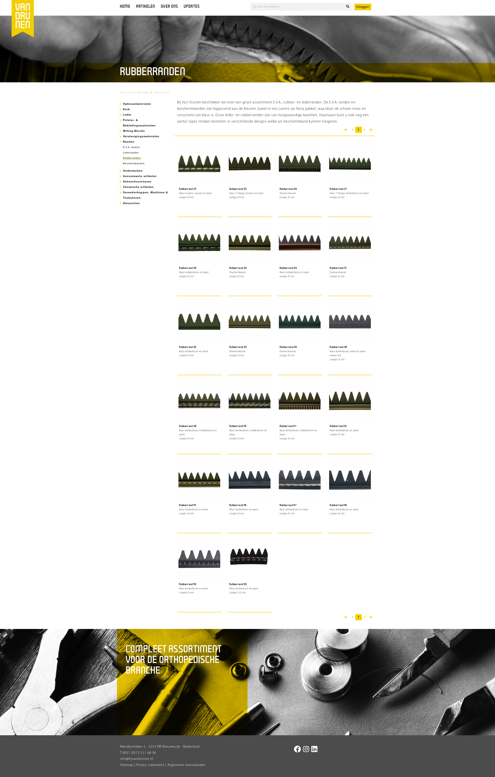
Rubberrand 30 (288, 268)
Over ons (169, 6)
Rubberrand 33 (238, 347)
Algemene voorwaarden (186, 765)
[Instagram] (306, 749)
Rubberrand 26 (288, 189)
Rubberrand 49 (187, 584)
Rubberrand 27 (338, 189)
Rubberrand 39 (187, 426)
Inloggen (362, 7)
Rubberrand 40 (238, 426)
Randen (145, 92)
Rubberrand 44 (187, 505)
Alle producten (128, 92)
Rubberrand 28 (187, 268)
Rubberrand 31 (338, 268)
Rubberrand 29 (238, 268)
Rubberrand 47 (288, 505)
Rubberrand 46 (238, 505)
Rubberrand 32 (187, 347)
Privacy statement (149, 765)
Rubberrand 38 (338, 347)
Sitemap (126, 765)
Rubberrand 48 (338, 505)
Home (125, 6)
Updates (192, 6)
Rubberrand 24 (187, 189)
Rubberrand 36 (288, 347)
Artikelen (145, 6)
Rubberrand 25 (238, 189)
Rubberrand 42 (338, 426)
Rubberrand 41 (288, 426)
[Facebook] (297, 749)
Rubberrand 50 (238, 584)
